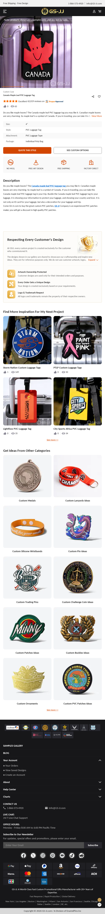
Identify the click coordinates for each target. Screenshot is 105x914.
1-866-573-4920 (15, 808)
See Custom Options (78, 150)
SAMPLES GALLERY (13, 745)
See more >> (52, 439)
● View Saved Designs (14, 770)
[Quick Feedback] (99, 905)
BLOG (6, 753)
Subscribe (93, 845)
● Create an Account (14, 774)
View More (96, 116)
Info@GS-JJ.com (57, 808)
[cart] (99, 11)
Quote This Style (27, 150)
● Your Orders (10, 765)
